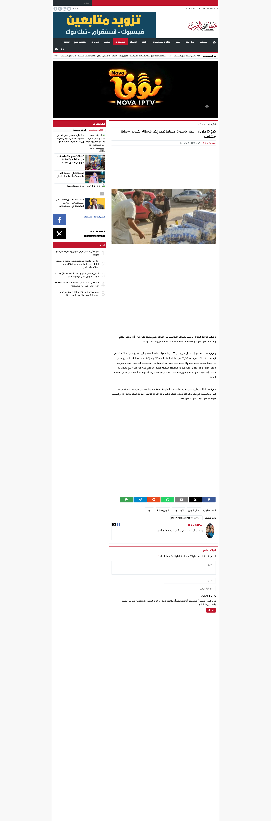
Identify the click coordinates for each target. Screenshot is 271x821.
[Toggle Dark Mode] (62, 48)
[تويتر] (114, 524)
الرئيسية (214, 42)
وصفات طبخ (80, 42)
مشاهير (203, 42)
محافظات (120, 42)
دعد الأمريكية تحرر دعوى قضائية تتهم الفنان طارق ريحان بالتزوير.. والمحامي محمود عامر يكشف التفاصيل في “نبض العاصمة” (138, 55)
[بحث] (56, 3)
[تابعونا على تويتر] (59, 9)
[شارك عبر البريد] (181, 499)
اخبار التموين (193, 510)
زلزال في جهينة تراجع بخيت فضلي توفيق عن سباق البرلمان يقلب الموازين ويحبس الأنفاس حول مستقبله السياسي (77, 264)
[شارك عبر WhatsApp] (168, 499)
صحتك (107, 42)
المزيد (67, 42)
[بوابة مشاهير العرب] (187, 25)
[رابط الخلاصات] (64, 9)
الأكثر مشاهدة (96, 130)
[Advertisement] (164, 167)
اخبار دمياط (178, 510)
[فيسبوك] (118, 524)
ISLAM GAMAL (209, 143)
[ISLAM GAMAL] (210, 530)
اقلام (177, 42)
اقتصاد (133, 42)
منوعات (95, 42)
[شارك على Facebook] (209, 499)
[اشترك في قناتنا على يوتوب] (68, 9)
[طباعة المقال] (126, 499)
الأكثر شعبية (79, 130)
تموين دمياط (163, 510)
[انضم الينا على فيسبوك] (55, 9)
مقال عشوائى (56, 48)
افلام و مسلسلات (161, 42)
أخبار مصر (189, 42)
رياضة (144, 42)
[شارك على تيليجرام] (140, 499)
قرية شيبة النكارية (75, 186)
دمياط (149, 510)
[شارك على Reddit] (154, 499)
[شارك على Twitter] (195, 499)
